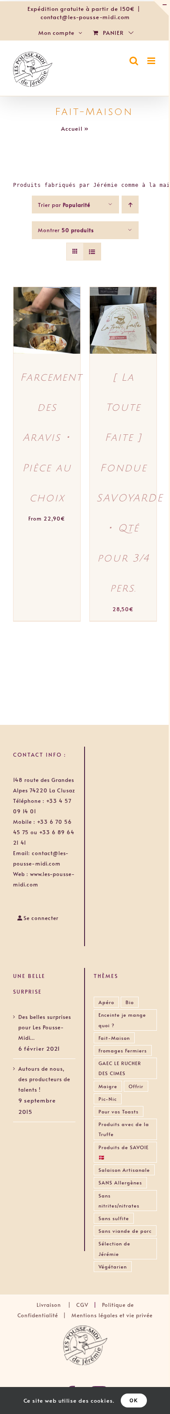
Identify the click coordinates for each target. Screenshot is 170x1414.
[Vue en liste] (92, 251)
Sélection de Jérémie (114, 1248)
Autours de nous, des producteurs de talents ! (44, 1079)
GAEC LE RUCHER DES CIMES (120, 1068)
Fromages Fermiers (123, 1050)
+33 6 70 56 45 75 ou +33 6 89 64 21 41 (44, 832)
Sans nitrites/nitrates (119, 1200)
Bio (130, 1002)
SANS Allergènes (120, 1182)
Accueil (71, 128)
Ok (133, 1400)
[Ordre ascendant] (130, 204)
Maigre (108, 1086)
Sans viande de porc (125, 1231)
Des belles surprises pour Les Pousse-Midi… (44, 1027)
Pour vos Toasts (119, 1111)
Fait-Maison (114, 1038)
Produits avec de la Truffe (124, 1129)
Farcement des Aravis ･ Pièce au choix (51, 438)
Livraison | (56, 1304)
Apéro (106, 1002)
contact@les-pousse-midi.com (85, 17)
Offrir (136, 1086)
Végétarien (113, 1266)
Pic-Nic (108, 1099)
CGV (82, 1304)
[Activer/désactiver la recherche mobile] (134, 60)
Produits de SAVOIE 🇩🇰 (124, 1152)
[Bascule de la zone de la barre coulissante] (161, 8)
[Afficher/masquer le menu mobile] (152, 60)
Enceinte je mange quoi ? (122, 1019)
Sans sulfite (114, 1218)
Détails (32, 329)
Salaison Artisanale (124, 1170)
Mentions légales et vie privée (112, 1315)
